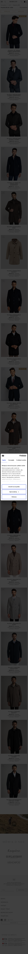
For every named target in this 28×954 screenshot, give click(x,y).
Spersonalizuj (13, 491)
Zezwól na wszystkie (14, 486)
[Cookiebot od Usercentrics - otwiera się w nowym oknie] (19, 456)
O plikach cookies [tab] (21, 460)
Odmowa (14, 497)
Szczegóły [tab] (11, 460)
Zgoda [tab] (4, 460)
